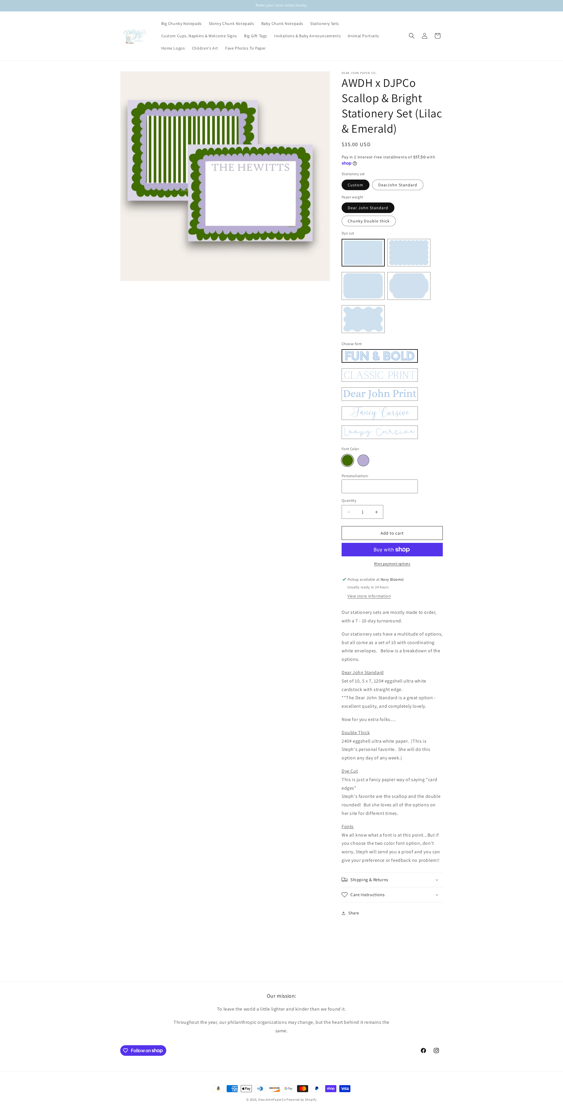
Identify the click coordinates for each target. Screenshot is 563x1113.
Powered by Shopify (301, 1099)
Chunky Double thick (369, 221)
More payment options (392, 563)
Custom (355, 185)
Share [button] (353, 913)
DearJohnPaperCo (272, 1099)
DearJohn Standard (397, 185)
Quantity (349, 500)
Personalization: (355, 475)
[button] (411, 35)
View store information (369, 596)
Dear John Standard (368, 207)
